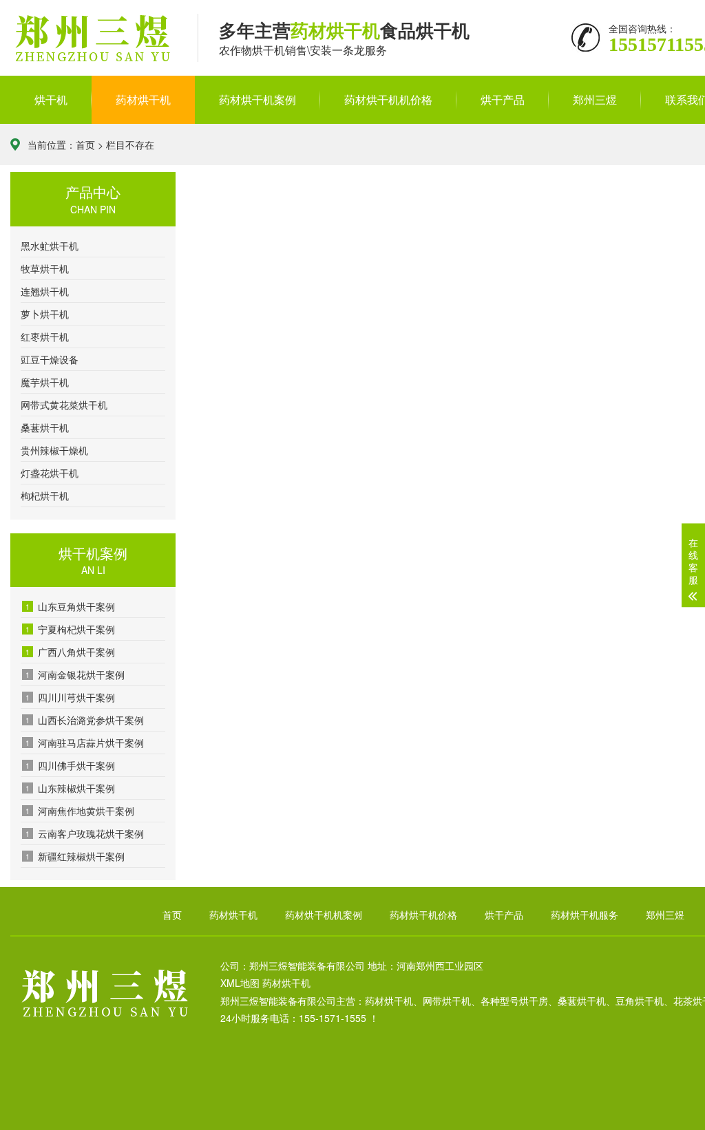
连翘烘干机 (45, 291)
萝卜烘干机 (45, 314)
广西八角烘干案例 (70, 652)
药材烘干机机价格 (388, 99)
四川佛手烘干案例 (70, 765)
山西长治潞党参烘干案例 (84, 720)
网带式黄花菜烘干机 (64, 405)
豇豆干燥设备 (49, 359)
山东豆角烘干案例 (70, 606)
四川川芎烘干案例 (70, 697)
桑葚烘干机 (45, 427)
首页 (85, 144)
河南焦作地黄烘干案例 (79, 811)
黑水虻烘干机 (49, 246)
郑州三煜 (595, 99)
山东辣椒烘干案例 (70, 788)
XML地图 (240, 983)
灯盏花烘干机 (49, 473)
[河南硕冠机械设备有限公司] (93, 38)
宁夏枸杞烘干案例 (70, 629)
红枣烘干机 (45, 336)
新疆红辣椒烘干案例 (75, 856)
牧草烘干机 (45, 268)
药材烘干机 (143, 99)
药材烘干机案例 (257, 99)
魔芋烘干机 (45, 382)
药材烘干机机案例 (323, 914)
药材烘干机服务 (584, 914)
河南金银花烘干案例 (75, 674)
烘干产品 (503, 99)
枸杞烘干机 (45, 495)
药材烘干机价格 (423, 914)
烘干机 (50, 99)
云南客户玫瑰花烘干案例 (84, 833)
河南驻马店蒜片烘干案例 (84, 742)
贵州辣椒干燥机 (54, 450)
